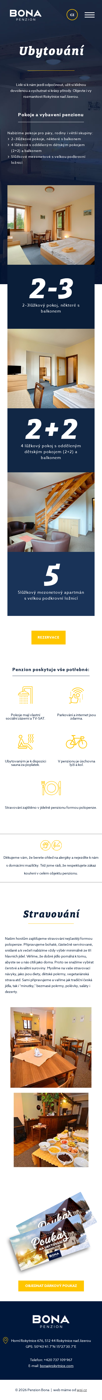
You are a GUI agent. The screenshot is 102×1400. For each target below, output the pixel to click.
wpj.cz (82, 1389)
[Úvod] (26, 15)
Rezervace (48, 637)
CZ (72, 15)
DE (72, 64)
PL (72, 48)
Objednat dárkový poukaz (51, 1285)
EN (72, 32)
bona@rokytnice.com (57, 1365)
